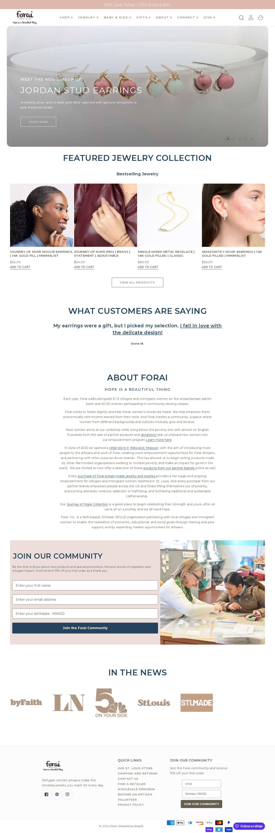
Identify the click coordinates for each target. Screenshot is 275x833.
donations (149, 435)
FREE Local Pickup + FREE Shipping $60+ (137, 4)
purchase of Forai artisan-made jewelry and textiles (117, 476)
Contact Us (128, 778)
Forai (113, 826)
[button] (66, 17)
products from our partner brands (169, 468)
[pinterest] (57, 794)
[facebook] (46, 794)
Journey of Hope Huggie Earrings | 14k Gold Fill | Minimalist (41, 254)
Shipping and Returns (137, 773)
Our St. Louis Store (135, 768)
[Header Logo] (24, 17)
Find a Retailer (132, 783)
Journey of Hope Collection (87, 504)
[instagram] (67, 794)
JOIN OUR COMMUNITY (201, 804)
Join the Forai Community (85, 628)
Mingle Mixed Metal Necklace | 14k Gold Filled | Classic (166, 254)
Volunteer (127, 799)
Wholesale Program (136, 789)
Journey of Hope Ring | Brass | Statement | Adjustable (102, 254)
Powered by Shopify (131, 826)
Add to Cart (20, 267)
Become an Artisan (135, 794)
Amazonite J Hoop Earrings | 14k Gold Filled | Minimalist (232, 254)
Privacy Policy (131, 804)
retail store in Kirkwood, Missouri (133, 448)
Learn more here (159, 440)
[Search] (241, 17)
